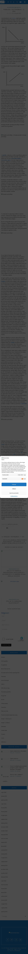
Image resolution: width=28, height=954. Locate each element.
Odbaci (14, 489)
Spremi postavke (14, 493)
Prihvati (14, 484)
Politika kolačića (14, 496)
